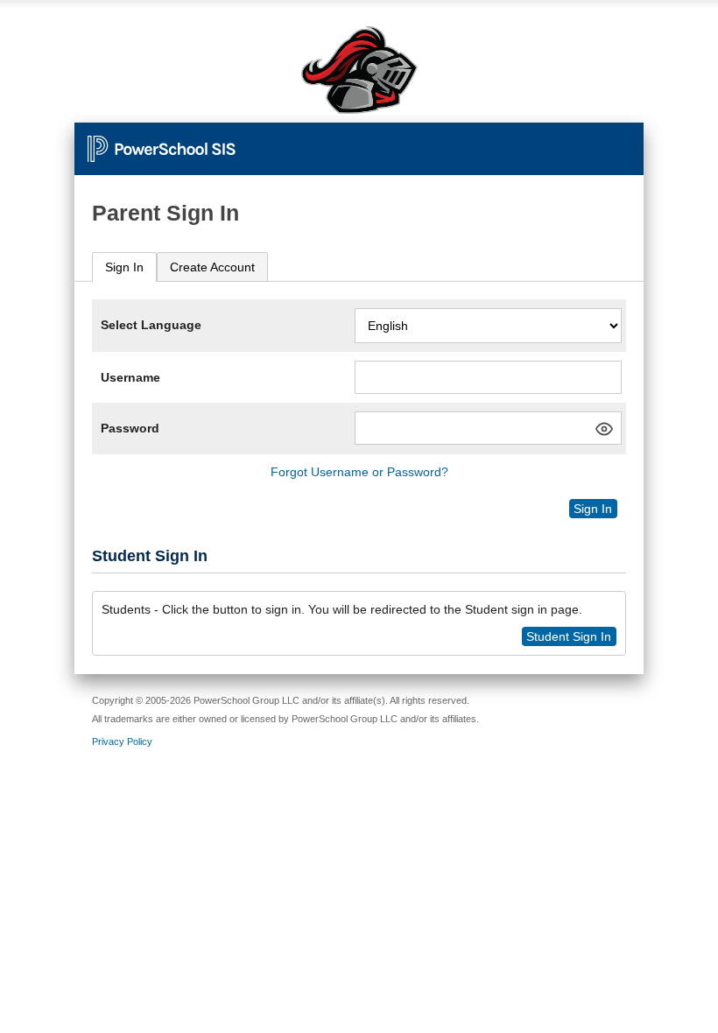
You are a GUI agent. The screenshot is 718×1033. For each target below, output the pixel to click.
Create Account (212, 267)
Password (130, 428)
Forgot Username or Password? (359, 472)
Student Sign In (568, 636)
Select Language (151, 325)
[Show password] (604, 429)
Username (130, 377)
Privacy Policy (122, 741)
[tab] (124, 267)
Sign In (124, 267)
